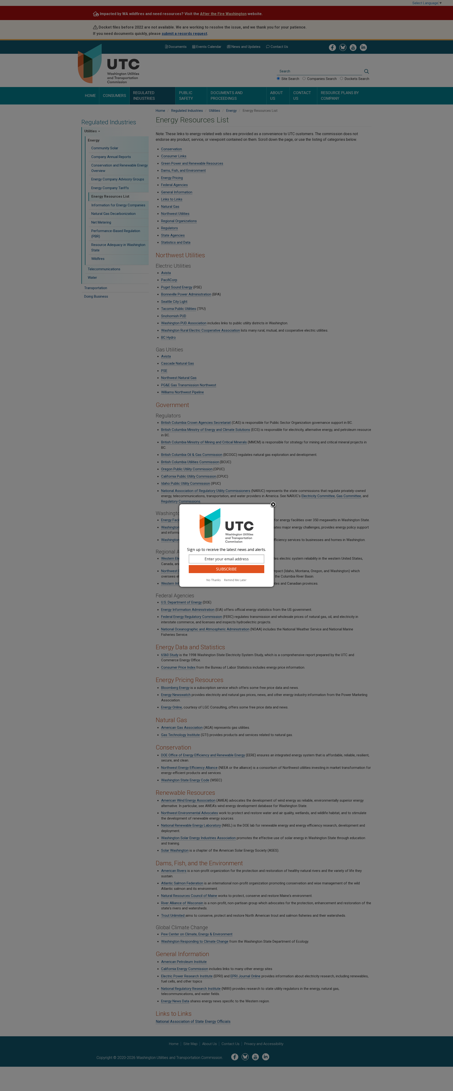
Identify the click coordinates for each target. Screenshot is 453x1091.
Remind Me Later (235, 580)
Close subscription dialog (273, 504)
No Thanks (213, 580)
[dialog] (226, 545)
